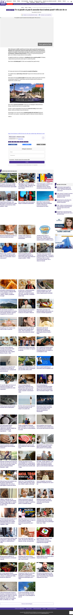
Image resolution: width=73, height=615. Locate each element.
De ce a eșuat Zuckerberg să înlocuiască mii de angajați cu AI (45, 367)
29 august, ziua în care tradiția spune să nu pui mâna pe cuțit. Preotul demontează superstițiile (8, 185)
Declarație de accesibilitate (51, 608)
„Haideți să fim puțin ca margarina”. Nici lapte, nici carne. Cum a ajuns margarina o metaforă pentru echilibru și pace (45, 237)
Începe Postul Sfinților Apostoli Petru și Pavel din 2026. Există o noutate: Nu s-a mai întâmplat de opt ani (26, 594)
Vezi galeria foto (45, 44)
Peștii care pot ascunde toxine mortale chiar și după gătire (7, 406)
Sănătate (59, 1)
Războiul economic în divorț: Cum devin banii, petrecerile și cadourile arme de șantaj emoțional (44, 501)
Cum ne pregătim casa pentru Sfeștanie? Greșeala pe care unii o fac (45, 482)
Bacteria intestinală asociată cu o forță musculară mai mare (8, 236)
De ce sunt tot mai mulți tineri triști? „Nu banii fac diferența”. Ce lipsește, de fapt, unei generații (26, 540)
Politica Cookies (29, 608)
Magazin (29, 7)
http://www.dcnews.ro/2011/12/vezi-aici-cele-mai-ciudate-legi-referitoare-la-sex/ (26, 133)
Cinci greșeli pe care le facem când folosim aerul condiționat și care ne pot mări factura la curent (45, 427)
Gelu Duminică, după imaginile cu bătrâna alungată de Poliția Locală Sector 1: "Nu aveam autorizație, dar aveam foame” (64, 188)
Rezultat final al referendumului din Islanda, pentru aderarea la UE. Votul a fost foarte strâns (65, 213)
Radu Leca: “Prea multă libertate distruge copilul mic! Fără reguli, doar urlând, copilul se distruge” (26, 482)
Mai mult (43, 2)
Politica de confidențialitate (19, 608)
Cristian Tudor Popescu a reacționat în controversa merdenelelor (24, 237)
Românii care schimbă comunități (49, 1)
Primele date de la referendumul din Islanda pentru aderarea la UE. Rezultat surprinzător (64, 201)
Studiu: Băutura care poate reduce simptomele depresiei (45, 557)
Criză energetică (24, 1)
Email (42, 144)
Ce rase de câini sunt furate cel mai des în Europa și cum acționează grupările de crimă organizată (8, 387)
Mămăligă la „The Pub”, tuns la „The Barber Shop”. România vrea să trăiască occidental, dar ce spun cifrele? (26, 186)
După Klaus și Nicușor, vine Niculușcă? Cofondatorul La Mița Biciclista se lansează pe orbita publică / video (8, 204)
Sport (28, 2)
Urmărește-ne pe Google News (46, 14)
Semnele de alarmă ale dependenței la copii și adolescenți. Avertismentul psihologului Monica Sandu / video (44, 330)
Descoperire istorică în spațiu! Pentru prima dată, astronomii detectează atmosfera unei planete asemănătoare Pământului (44, 408)
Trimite (26, 162)
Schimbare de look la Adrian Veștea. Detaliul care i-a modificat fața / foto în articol (26, 558)
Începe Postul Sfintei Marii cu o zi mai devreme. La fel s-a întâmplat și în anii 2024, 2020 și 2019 (26, 368)
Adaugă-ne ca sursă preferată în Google (30, 14)
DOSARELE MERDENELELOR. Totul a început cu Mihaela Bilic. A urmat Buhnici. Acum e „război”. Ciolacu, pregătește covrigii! (8, 292)
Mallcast (37, 2)
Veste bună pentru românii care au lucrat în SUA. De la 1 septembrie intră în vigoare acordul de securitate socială (45, 186)
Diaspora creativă (38, 1)
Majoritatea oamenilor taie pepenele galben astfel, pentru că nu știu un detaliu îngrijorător (45, 311)
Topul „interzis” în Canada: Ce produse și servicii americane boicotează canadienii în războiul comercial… (32, 4)
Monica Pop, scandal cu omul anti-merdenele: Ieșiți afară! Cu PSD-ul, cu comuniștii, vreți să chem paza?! (8, 256)
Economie (31, 1)
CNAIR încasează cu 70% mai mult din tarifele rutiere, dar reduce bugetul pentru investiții (44, 291)
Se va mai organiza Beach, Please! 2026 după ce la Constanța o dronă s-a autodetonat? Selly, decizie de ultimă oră (8, 575)
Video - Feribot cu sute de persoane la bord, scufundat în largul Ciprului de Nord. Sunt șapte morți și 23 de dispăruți (64, 207)
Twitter (28, 144)
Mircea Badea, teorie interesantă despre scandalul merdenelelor (26, 202)
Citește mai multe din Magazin (26, 603)
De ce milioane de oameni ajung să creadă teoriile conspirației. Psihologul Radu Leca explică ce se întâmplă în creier (45, 349)
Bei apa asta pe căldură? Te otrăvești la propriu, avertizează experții (8, 558)
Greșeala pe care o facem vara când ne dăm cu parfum (7, 328)
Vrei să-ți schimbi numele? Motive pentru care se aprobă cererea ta (7, 446)
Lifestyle (26, 7)
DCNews (3, 3)
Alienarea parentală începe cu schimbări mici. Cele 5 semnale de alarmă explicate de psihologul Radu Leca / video (45, 521)
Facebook (13, 144)
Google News (20, 138)
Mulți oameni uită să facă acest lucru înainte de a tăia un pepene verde (26, 446)
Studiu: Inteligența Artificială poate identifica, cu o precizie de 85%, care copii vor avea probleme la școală (26, 427)
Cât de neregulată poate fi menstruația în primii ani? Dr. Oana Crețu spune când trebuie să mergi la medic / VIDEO (26, 256)
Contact (44, 608)
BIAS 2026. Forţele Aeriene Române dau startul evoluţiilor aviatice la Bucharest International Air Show (44, 204)
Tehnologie (32, 2)
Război (18, 1)
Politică (14, 1)
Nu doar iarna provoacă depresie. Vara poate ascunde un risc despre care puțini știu (26, 407)
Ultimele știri (9, 1)
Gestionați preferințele (37, 608)
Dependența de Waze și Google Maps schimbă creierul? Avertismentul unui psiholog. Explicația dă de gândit (44, 540)
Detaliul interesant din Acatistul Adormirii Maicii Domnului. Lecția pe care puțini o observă (26, 311)
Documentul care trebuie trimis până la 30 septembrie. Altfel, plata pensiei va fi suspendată (44, 446)
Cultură (64, 1)
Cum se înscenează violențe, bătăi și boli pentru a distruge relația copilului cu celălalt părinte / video (8, 540)
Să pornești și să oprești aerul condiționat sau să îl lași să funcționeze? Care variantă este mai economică (8, 369)
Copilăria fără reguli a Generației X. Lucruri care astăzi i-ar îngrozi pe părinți (26, 349)
